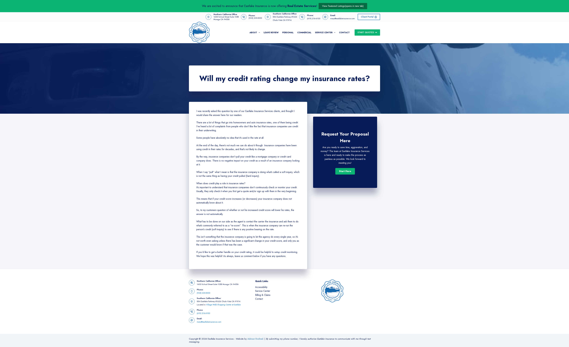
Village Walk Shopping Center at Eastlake (223, 304)
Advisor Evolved (255, 338)
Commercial (304, 32)
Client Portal (367, 16)
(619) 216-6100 (313, 18)
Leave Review (271, 32)
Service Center (324, 32)
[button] (345, 171)
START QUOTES (366, 32)
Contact (344, 32)
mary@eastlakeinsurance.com (342, 18)
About (253, 32)
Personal (288, 32)
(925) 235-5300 (255, 18)
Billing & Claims (262, 295)
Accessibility (261, 287)
